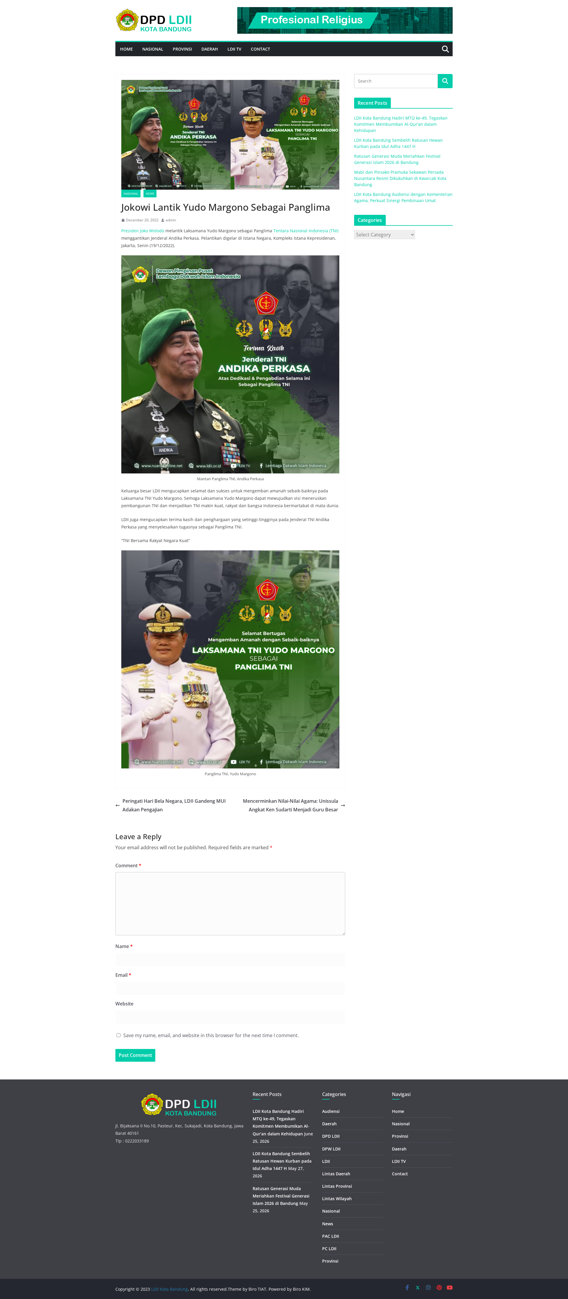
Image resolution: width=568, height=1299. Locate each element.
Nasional (152, 49)
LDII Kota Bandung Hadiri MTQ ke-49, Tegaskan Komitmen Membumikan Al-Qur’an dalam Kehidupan (401, 124)
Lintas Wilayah (337, 1198)
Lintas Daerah (336, 1173)
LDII (326, 1161)
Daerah (209, 49)
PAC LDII (330, 1236)
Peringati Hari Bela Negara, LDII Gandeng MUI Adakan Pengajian (174, 805)
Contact (260, 49)
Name (124, 946)
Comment (128, 865)
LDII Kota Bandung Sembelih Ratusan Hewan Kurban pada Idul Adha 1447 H (282, 1161)
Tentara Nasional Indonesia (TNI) (305, 230)
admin (171, 220)
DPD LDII (331, 1136)
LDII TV (234, 49)
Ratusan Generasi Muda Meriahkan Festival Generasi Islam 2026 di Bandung (281, 1196)
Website (124, 1003)
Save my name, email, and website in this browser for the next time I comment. (211, 1035)
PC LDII (329, 1248)
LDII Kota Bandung (169, 1289)
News (150, 193)
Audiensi (331, 1111)
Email (123, 975)
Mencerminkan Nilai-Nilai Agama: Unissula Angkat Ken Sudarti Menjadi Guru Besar (290, 805)
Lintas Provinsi (337, 1186)
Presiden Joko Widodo (143, 230)
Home (126, 49)
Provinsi (182, 49)
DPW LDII (331, 1149)
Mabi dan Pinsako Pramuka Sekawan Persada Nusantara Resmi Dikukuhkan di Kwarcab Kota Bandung (400, 178)
